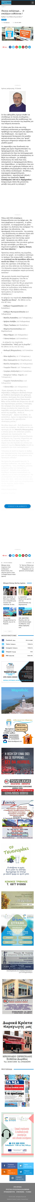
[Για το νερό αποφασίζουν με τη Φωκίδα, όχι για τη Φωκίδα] (9, 611)
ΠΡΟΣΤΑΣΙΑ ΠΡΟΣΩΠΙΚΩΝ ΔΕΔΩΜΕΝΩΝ (17, 1189)
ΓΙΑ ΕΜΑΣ (28, 1192)
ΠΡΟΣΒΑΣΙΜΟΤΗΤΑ (9, 1192)
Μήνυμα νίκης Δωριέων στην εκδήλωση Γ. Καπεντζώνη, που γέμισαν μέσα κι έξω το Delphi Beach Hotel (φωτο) (8, 570)
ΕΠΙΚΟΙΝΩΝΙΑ (20, 1192)
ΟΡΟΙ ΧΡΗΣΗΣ (17, 1187)
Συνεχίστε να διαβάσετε (17, 506)
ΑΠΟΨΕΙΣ (4, 19)
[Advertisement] (17, 67)
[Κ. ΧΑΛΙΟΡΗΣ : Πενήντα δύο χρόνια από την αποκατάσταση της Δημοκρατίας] (25, 590)
